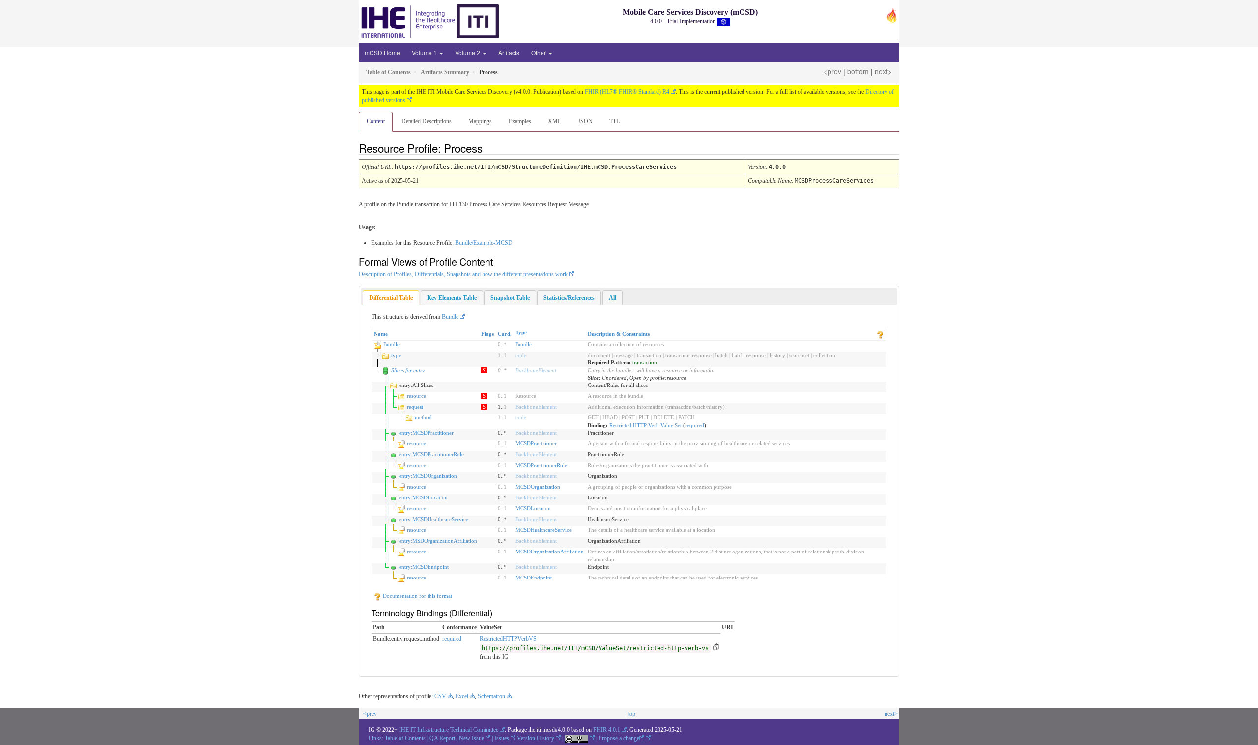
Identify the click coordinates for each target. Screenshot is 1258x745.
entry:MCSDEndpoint (424, 567)
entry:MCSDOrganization (428, 476)
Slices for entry (408, 370)
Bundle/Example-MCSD (484, 242)
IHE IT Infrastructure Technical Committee (448, 729)
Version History (535, 738)
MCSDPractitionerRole (541, 465)
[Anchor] (491, 147)
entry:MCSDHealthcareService (433, 519)
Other (539, 52)
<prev (832, 71)
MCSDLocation (533, 508)
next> (883, 71)
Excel (462, 696)
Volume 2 (468, 52)
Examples (520, 121)
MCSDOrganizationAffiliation (549, 551)
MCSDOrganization (537, 487)
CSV (440, 696)
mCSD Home (382, 52)
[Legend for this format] (880, 334)
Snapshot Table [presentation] (510, 297)
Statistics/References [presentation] (569, 297)
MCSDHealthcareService (543, 530)
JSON (585, 121)
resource (416, 396)
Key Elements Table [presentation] (452, 297)
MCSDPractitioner (536, 443)
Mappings (480, 121)
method (423, 417)
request (415, 407)
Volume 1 (425, 52)
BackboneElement (535, 370)
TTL (614, 121)
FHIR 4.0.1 (606, 729)
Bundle (450, 316)
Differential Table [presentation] (391, 297)
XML (554, 121)
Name (381, 334)
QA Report (442, 738)
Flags (487, 334)
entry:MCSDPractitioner (426, 433)
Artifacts (508, 52)
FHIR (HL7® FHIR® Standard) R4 (627, 91)
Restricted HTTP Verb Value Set (645, 425)
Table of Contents (405, 738)
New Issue (471, 738)
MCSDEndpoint (533, 577)
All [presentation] (612, 297)
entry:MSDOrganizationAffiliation (438, 541)
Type (521, 332)
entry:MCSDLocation (423, 497)
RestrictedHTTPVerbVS (508, 638)
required (694, 425)
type (396, 355)
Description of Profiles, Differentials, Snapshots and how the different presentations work (463, 274)
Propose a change (619, 738)
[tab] (391, 297)
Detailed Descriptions (426, 121)
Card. (505, 334)
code (520, 355)
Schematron (491, 696)
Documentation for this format (416, 596)
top (631, 713)
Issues (501, 738)
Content (376, 121)
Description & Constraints (619, 334)
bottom (858, 71)
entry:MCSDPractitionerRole (431, 454)
